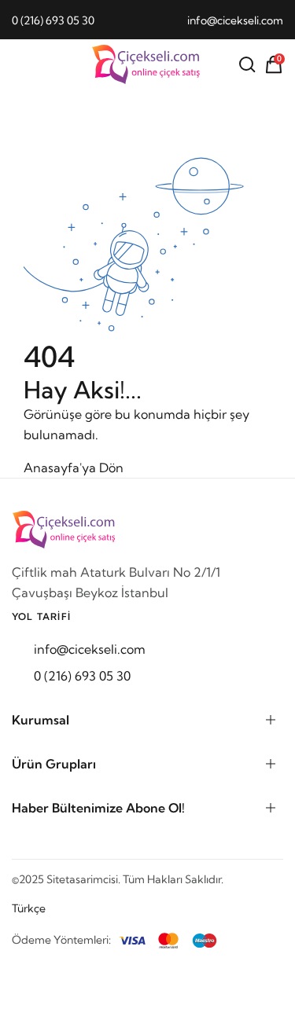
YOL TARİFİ (41, 616)
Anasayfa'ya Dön (74, 467)
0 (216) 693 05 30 (53, 20)
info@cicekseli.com (235, 20)
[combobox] (36, 908)
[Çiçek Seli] (148, 65)
